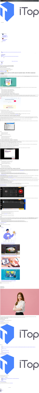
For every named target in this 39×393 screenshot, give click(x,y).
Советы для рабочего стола (6, 350)
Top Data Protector (14, 378)
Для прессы (5, 379)
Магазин (2, 52)
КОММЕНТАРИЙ (2, 286)
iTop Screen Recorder (21, 170)
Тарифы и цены (17, 378)
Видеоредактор (2, 55)
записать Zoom (16, 114)
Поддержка (2, 352)
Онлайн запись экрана (7, 378)
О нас (1, 379)
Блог (2, 71)
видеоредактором (14, 179)
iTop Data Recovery (11, 378)
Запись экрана (4, 71)
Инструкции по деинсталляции (6, 352)
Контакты (3, 379)
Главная (1, 71)
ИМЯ (1, 282)
